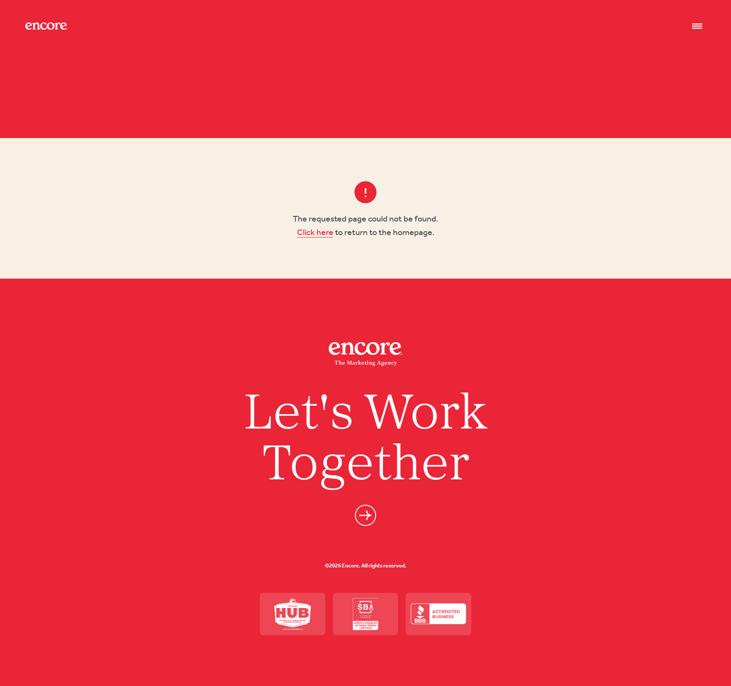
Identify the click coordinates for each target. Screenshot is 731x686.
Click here (315, 232)
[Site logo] (46, 26)
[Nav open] (697, 26)
